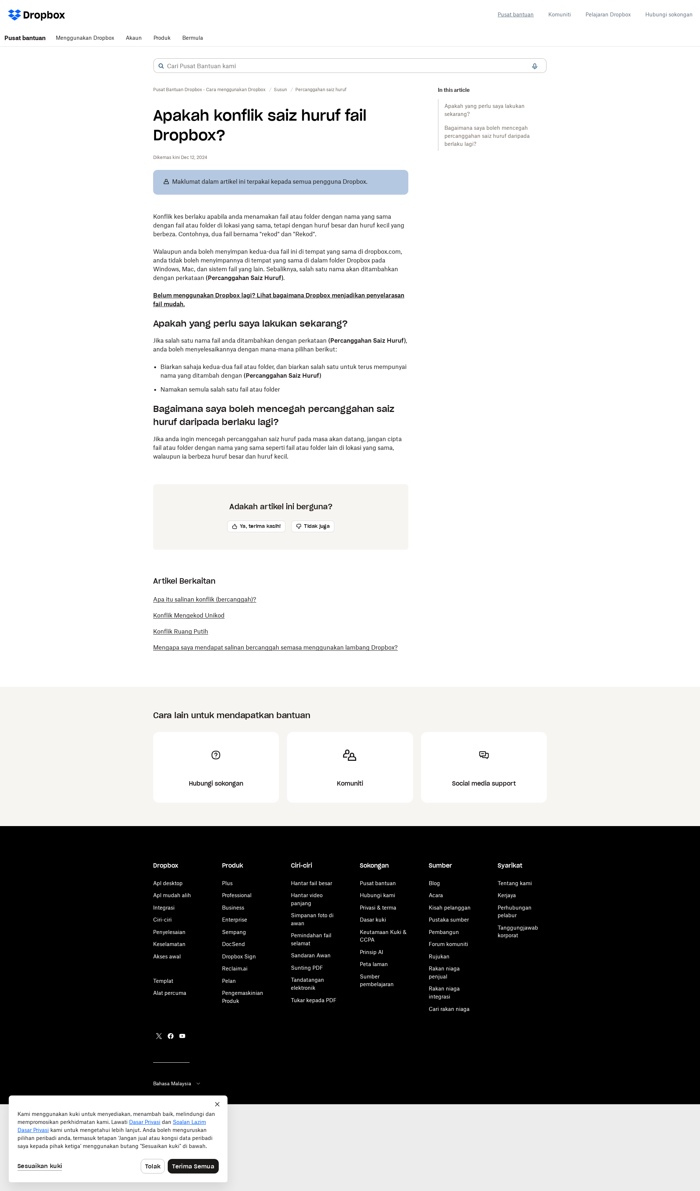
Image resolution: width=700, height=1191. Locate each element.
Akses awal (167, 956)
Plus (227, 883)
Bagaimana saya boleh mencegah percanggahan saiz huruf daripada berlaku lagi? (487, 136)
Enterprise (234, 919)
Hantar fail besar (311, 883)
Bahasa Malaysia (172, 1083)
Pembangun (444, 932)
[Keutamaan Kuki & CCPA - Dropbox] (118, 1138)
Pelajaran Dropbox (608, 14)
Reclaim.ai (235, 968)
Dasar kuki (373, 919)
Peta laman (374, 964)
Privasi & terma (378, 907)
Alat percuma (169, 993)
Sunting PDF (307, 968)
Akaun (134, 38)
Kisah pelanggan (450, 907)
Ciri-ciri (162, 919)
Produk (162, 38)
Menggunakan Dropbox (85, 38)
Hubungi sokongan (669, 14)
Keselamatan (169, 944)
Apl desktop (168, 883)
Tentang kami (515, 883)
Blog (434, 883)
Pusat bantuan (516, 14)
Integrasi (164, 907)
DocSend (233, 944)
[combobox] (350, 66)
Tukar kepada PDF (314, 1000)
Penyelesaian (169, 932)
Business (233, 907)
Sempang (234, 932)
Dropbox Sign (239, 956)
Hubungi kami (377, 895)
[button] (161, 66)
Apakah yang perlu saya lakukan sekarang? (484, 110)
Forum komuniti (448, 944)
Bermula (192, 38)
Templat (163, 981)
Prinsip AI (371, 952)
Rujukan (439, 956)
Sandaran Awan (311, 955)
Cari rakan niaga (449, 1009)
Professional (237, 895)
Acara (436, 895)
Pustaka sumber (449, 919)
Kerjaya (507, 895)
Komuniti (559, 14)
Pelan (229, 981)
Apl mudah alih (172, 895)
